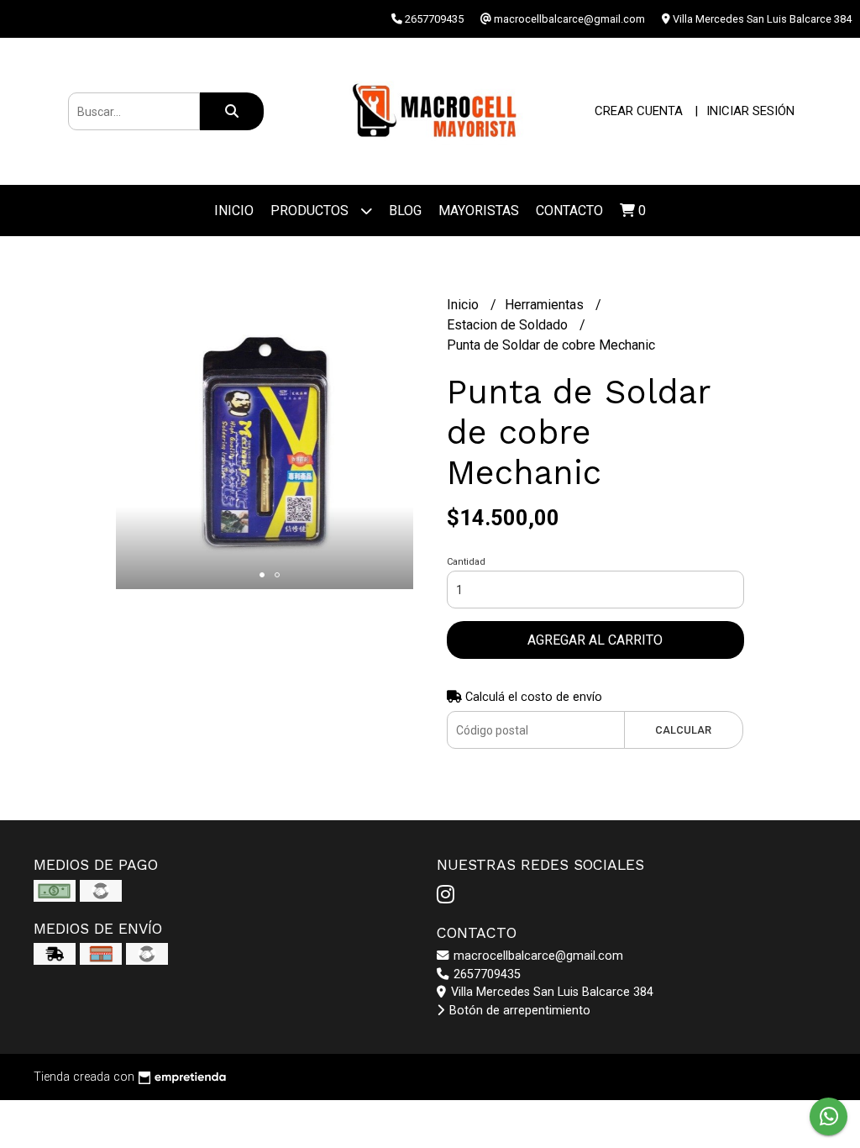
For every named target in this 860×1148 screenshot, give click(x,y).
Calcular (683, 730)
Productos (311, 211)
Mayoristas (478, 211)
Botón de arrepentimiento (518, 1010)
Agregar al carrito (595, 640)
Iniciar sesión (750, 110)
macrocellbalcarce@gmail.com (536, 956)
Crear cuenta (639, 110)
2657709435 (485, 974)
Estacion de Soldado (509, 325)
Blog (405, 211)
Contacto (569, 211)
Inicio (234, 211)
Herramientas (546, 305)
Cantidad (466, 561)
